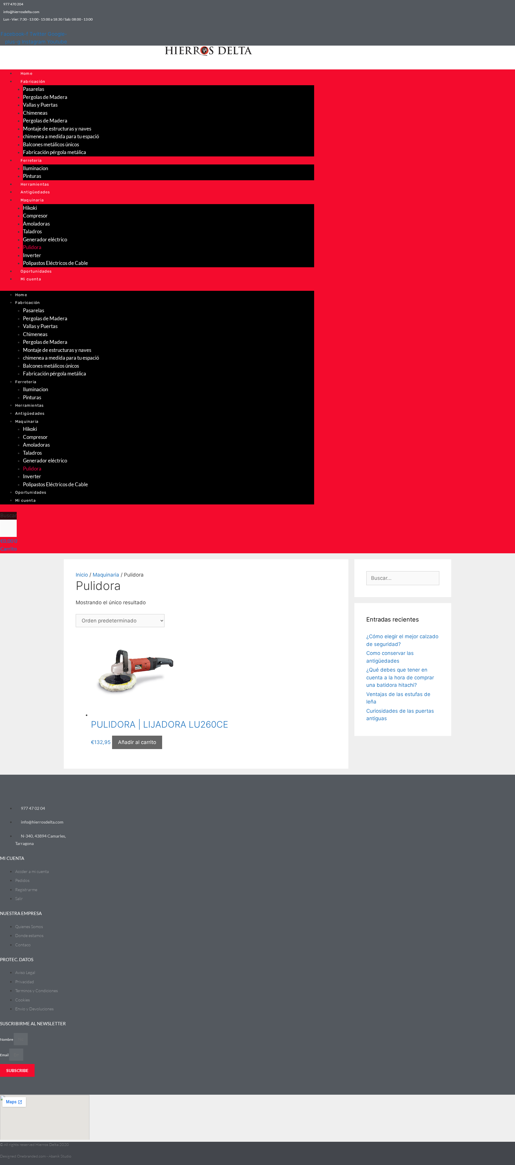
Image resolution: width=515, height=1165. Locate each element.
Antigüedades (35, 192)
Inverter (32, 255)
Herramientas (35, 184)
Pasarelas (33, 89)
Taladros (32, 231)
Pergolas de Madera (45, 97)
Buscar (8, 515)
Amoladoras (36, 223)
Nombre (7, 1039)
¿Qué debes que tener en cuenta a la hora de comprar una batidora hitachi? (400, 677)
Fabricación (33, 81)
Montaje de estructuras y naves (57, 128)
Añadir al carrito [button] (137, 742)
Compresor (35, 215)
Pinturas (32, 176)
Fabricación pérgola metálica (54, 152)
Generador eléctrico (45, 239)
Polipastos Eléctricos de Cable (55, 263)
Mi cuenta (31, 279)
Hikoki (30, 208)
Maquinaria (32, 200)
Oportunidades (36, 271)
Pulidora (32, 247)
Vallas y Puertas (40, 105)
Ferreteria (31, 160)
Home (26, 73)
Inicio (82, 575)
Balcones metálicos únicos (51, 144)
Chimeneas (35, 113)
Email (4, 1055)
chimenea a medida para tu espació (61, 136)
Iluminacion (35, 168)
